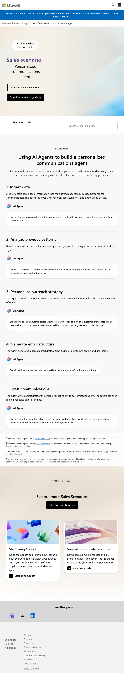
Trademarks (29, 659)
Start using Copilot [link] (25, 575)
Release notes (29, 639)
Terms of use (29, 651)
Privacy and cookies (32, 647)
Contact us (28, 643)
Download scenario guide (24, 97)
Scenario (18, 122)
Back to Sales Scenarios (26, 87)
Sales (32, 23)
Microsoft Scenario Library (14, 23)
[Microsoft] (12, 5)
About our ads (30, 663)
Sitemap (27, 635)
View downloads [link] (82, 568)
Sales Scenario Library (61, 505)
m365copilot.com (42, 438)
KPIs (30, 122)
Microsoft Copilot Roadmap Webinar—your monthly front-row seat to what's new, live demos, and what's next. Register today (62, 15)
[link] (33, 532)
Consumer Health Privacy (34, 655)
